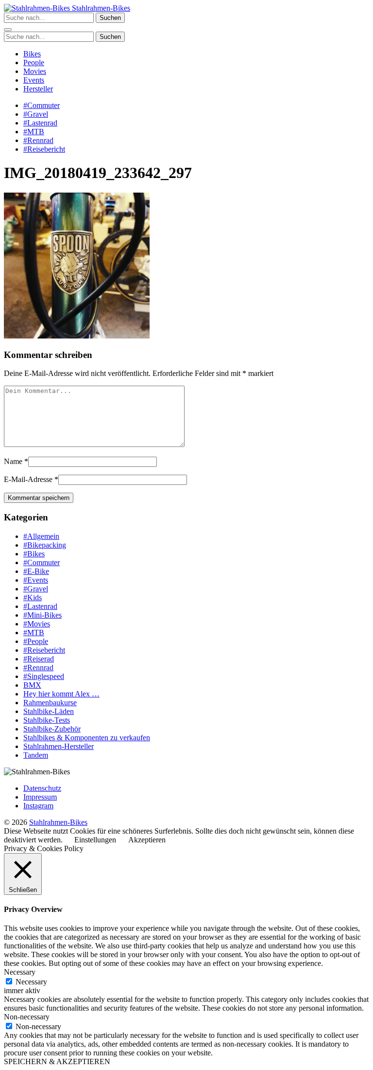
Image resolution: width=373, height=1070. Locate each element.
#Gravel (35, 114)
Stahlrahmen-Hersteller (58, 746)
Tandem (35, 755)
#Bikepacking (44, 545)
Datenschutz (42, 788)
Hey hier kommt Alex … (61, 694)
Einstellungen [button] (95, 840)
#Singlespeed (43, 676)
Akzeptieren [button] (147, 840)
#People (35, 641)
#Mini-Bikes (42, 615)
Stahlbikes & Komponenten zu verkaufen (86, 737)
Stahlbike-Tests (46, 720)
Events (33, 80)
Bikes (32, 54)
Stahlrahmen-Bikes (100, 8)
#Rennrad (38, 140)
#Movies (36, 624)
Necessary (31, 982)
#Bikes (34, 554)
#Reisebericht (44, 149)
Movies (34, 71)
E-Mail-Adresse (28, 479)
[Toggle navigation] (8, 29)
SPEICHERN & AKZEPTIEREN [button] (57, 1061)
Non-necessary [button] (27, 1017)
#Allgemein (41, 536)
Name (13, 461)
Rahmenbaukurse (50, 702)
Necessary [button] (19, 972)
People (33, 62)
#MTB (33, 131)
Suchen (110, 17)
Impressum (40, 797)
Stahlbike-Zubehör (52, 729)
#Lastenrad (40, 123)
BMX (32, 685)
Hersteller (38, 89)
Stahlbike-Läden (48, 711)
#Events (35, 580)
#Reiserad (38, 659)
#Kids (32, 597)
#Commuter (41, 105)
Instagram (38, 806)
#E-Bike (36, 571)
